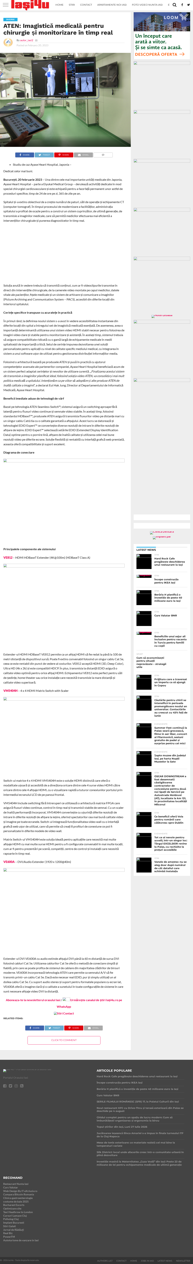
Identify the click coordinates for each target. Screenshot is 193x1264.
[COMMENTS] (103, 154)
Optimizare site (12, 1208)
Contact (86, 4)
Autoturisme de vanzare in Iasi (21, 1240)
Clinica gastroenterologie (18, 1198)
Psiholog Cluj (11, 1219)
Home (59, 4)
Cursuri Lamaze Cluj (15, 1215)
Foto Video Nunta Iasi (147, 4)
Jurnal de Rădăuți (13, 1229)
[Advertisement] (64, 253)
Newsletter (183, 1260)
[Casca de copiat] (162, 63)
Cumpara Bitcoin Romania (18, 1194)
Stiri (72, 4)
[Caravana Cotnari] (64, 1013)
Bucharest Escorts (13, 1204)
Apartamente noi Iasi (112, 4)
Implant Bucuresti (13, 1222)
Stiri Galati (9, 1226)
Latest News (165, 1260)
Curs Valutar (10, 1187)
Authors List (105, 1260)
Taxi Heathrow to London (18, 1212)
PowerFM (9, 1236)
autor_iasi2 (26, 40)
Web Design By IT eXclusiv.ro (20, 1191)
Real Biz (8, 1233)
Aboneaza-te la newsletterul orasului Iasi (33, 1000)
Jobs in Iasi (147, 1260)
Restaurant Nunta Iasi (15, 1183)
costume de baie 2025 (16, 1201)
